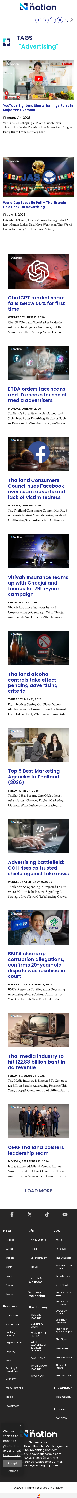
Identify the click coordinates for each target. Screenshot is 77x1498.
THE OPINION (63, 1388)
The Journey (38, 1307)
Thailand (60, 1409)
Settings (12, 1471)
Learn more (12, 1455)
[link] (38, 100)
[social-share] (38, 20)
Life (31, 1231)
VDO (57, 1231)
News (7, 1231)
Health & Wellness (35, 1280)
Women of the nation (36, 1294)
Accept (12, 1463)
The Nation (56, 1488)
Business (10, 1306)
